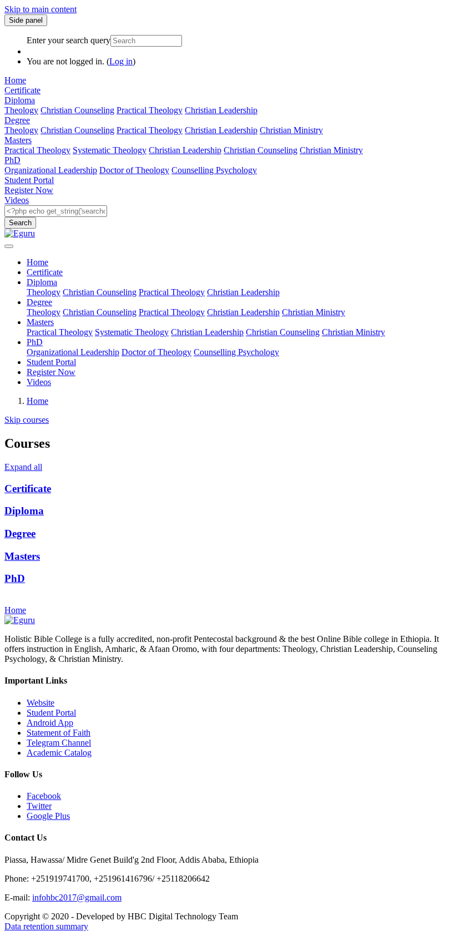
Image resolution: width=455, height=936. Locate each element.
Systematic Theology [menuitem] (109, 150)
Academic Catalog (59, 752)
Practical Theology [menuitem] (150, 110)
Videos (16, 200)
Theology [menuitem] (21, 110)
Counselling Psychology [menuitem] (214, 170)
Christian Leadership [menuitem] (221, 110)
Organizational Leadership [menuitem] (50, 170)
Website (40, 702)
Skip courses (26, 419)
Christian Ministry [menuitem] (291, 130)
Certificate (22, 90)
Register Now (28, 190)
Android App (50, 722)
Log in (121, 61)
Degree (17, 120)
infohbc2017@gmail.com (77, 897)
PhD (12, 160)
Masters (18, 140)
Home (15, 80)
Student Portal (29, 180)
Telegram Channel (59, 742)
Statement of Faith (58, 732)
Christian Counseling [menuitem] (77, 110)
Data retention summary (46, 926)
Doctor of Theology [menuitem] (134, 170)
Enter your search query (68, 40)
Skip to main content (40, 9)
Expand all (23, 467)
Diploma (19, 100)
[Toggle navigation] (8, 246)
